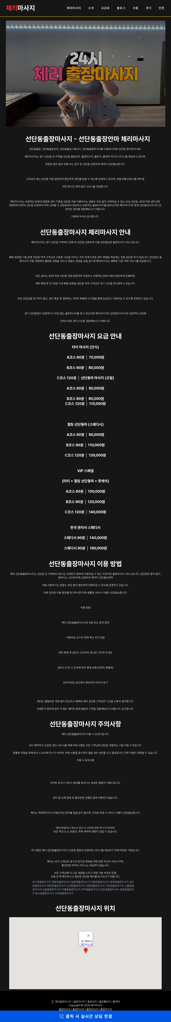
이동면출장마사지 (100, 882)
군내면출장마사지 (76, 885)
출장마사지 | (66, 1009)
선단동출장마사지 (110, 889)
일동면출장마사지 (81, 882)
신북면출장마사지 (64, 893)
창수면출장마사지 (42, 882)
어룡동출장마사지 (71, 889)
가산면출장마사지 (115, 885)
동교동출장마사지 (45, 893)
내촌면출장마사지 (95, 885)
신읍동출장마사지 (52, 889)
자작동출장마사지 (91, 889)
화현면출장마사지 (56, 885)
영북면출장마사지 (119, 882)
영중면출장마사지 (61, 882)
